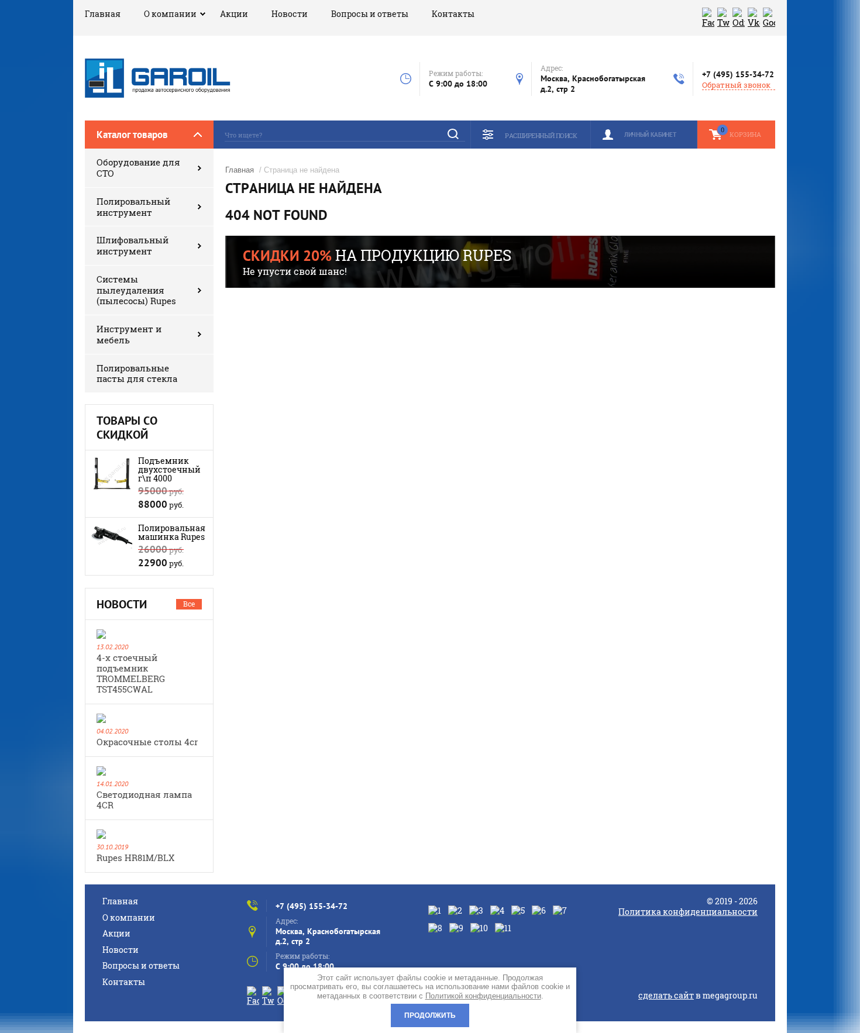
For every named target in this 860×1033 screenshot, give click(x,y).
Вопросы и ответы (369, 13)
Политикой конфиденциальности (483, 995)
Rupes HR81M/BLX (135, 857)
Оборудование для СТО (138, 167)
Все (189, 603)
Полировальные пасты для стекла (137, 373)
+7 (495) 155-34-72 (738, 74)
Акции (234, 13)
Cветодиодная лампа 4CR (144, 799)
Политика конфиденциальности (688, 911)
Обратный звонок (736, 85)
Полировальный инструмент (133, 206)
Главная (103, 13)
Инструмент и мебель (129, 334)
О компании (170, 13)
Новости (289, 13)
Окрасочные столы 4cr (147, 742)
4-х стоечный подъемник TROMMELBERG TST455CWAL (131, 673)
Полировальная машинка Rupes (171, 532)
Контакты (453, 13)
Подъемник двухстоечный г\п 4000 (169, 469)
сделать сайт (666, 995)
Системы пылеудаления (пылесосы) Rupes (136, 290)
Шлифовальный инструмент (132, 245)
